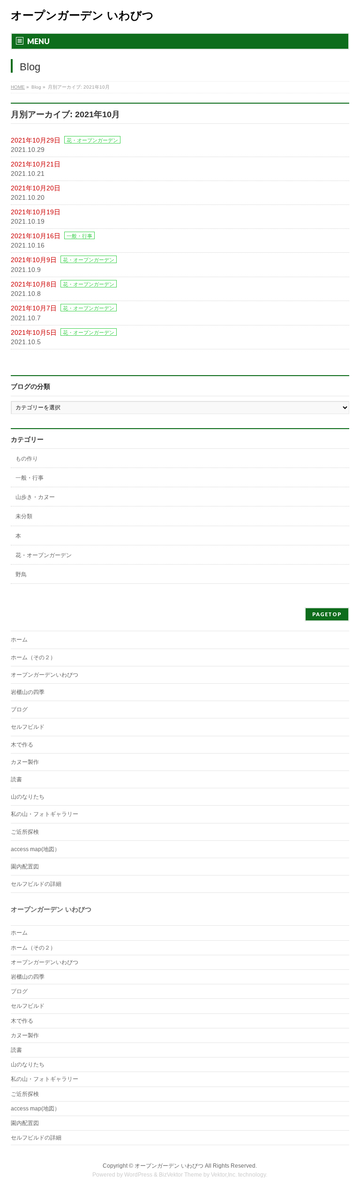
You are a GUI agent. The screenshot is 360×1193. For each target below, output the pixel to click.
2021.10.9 (26, 269)
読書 (16, 779)
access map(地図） (35, 849)
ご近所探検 (25, 832)
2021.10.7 (26, 318)
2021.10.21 (28, 173)
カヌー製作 (25, 762)
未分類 (23, 516)
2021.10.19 (28, 221)
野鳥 (21, 574)
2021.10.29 (28, 149)
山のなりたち (28, 796)
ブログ (19, 709)
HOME (18, 87)
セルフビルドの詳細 (36, 884)
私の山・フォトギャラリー (44, 814)
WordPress (138, 1174)
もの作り (26, 458)
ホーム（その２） (33, 657)
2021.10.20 (28, 197)
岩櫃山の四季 (28, 692)
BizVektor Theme (180, 1174)
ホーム (19, 639)
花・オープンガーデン (92, 140)
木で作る (22, 744)
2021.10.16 (28, 245)
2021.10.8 (26, 293)
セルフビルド (28, 727)
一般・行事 (79, 236)
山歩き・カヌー (35, 497)
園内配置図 (25, 866)
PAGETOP (327, 614)
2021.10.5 (26, 342)
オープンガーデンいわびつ (44, 675)
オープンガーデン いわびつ (82, 15)
